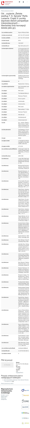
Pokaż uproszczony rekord (7, 11)
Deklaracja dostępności (4, 398)
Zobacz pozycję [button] (5, 7)
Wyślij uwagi (4, 396)
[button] (19, 2)
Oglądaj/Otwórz (19, 372)
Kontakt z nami (4, 395)
